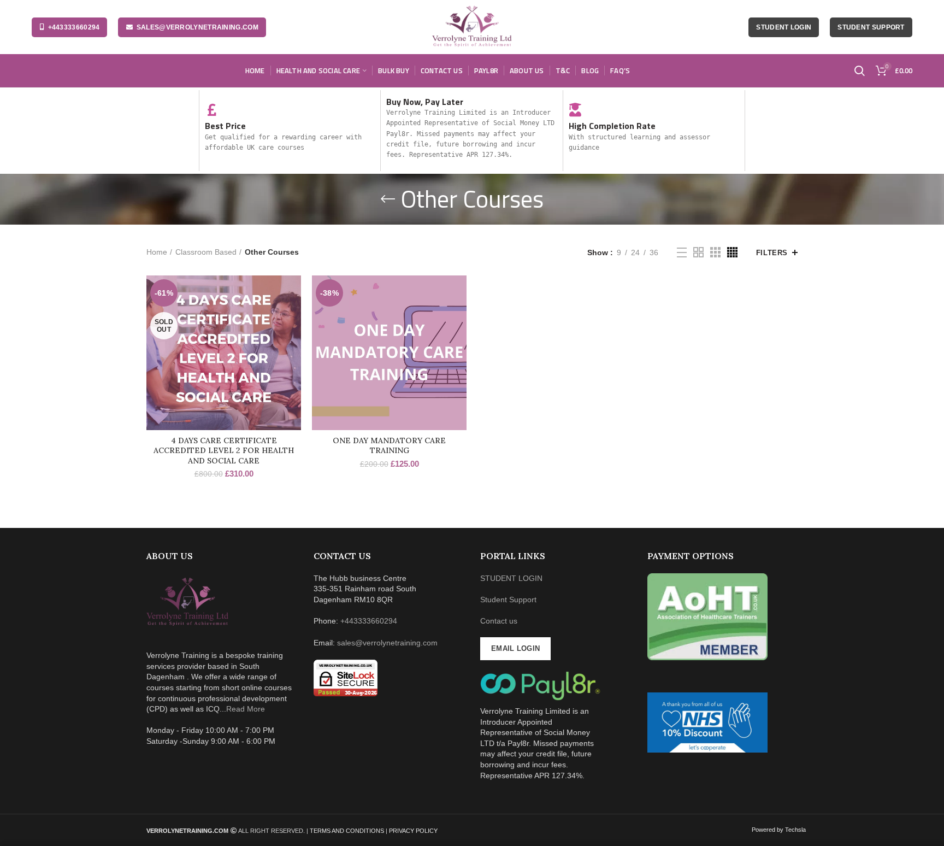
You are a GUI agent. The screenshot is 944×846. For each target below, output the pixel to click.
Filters (772, 253)
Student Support (871, 27)
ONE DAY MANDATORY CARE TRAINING (389, 445)
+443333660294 (74, 27)
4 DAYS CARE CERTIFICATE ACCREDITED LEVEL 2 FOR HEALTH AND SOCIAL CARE (224, 450)
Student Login (783, 27)
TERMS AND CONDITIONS (348, 830)
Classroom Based (206, 252)
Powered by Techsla (779, 829)
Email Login (515, 648)
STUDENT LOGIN (511, 578)
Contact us (498, 620)
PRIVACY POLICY (413, 830)
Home (156, 252)
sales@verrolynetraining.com (197, 27)
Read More (245, 708)
